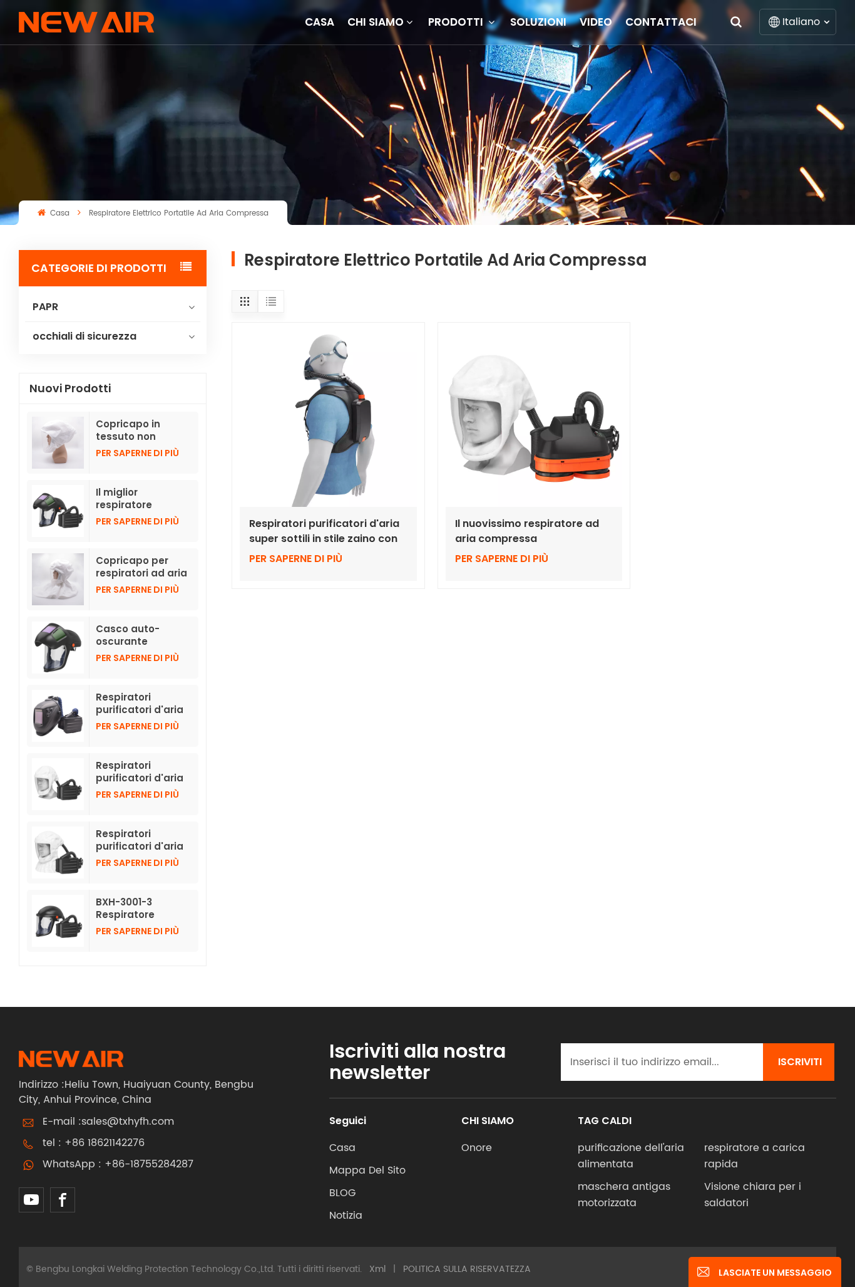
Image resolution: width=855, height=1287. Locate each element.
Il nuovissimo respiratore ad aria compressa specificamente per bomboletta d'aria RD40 (527, 531)
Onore (476, 1148)
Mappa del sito (367, 1170)
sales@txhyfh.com (127, 1121)
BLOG (342, 1193)
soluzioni (538, 21)
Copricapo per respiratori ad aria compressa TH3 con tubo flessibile (142, 567)
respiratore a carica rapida (754, 1156)
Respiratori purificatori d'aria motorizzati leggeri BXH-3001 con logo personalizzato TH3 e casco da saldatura (144, 703)
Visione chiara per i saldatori (752, 1195)
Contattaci (661, 21)
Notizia (345, 1215)
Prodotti (457, 21)
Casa (319, 21)
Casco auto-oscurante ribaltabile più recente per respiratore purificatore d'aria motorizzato (141, 635)
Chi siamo (375, 21)
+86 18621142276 (104, 1143)
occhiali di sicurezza (84, 336)
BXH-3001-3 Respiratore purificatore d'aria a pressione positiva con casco (144, 908)
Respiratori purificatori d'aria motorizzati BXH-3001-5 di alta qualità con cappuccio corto (139, 771)
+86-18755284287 (149, 1164)
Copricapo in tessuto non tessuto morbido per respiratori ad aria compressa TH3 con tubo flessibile (140, 430)
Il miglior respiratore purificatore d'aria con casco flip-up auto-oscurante (141, 498)
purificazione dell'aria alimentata (631, 1156)
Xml (377, 1269)
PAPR (45, 307)
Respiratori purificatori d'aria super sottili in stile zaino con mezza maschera (324, 531)
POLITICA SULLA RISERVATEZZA (467, 1269)
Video (596, 21)
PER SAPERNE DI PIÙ (137, 453)
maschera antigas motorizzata (624, 1195)
